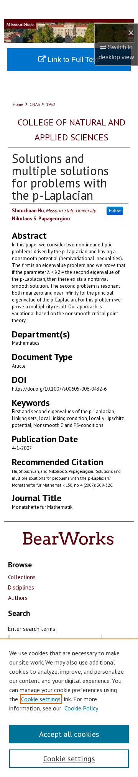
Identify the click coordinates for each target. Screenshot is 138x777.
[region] (69, 708)
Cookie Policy (81, 708)
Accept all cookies (69, 734)
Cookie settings (41, 699)
